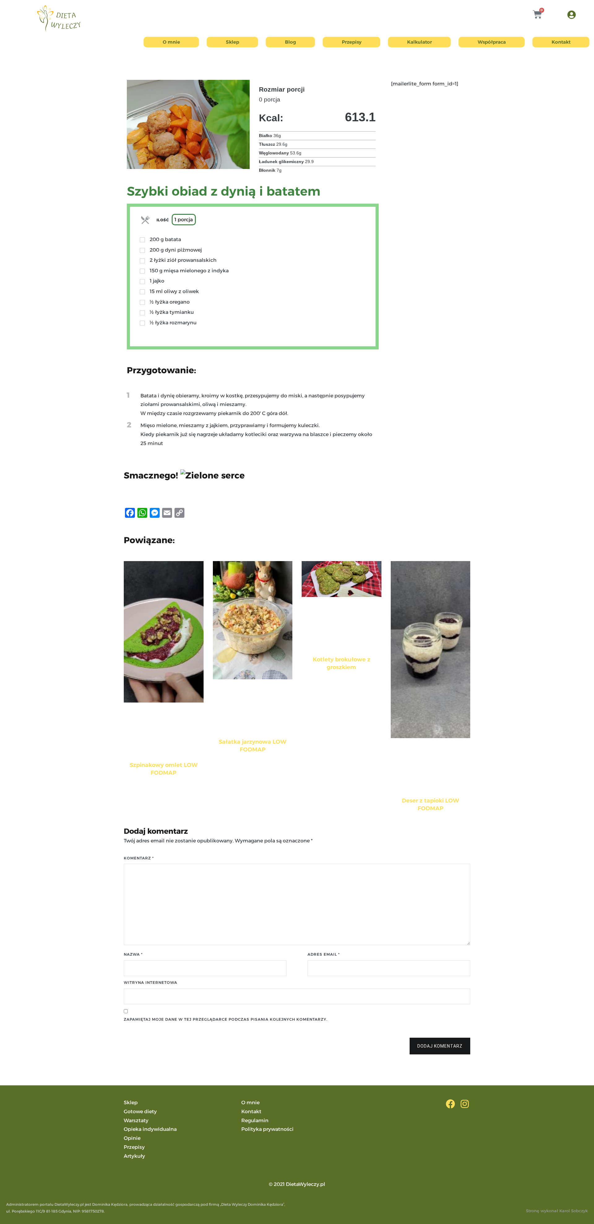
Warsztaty (136, 1120)
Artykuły (134, 1156)
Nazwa (133, 954)
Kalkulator (419, 42)
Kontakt (561, 42)
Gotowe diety (140, 1111)
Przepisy (351, 42)
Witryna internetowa (150, 982)
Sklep (232, 42)
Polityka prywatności (267, 1129)
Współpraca (492, 42)
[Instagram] (464, 1103)
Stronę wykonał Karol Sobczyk (557, 1210)
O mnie (171, 42)
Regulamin (255, 1120)
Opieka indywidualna (150, 1129)
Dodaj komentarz (440, 1046)
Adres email (324, 954)
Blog (290, 42)
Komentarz (139, 858)
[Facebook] (450, 1103)
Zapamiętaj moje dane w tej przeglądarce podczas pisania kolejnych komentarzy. (226, 1019)
